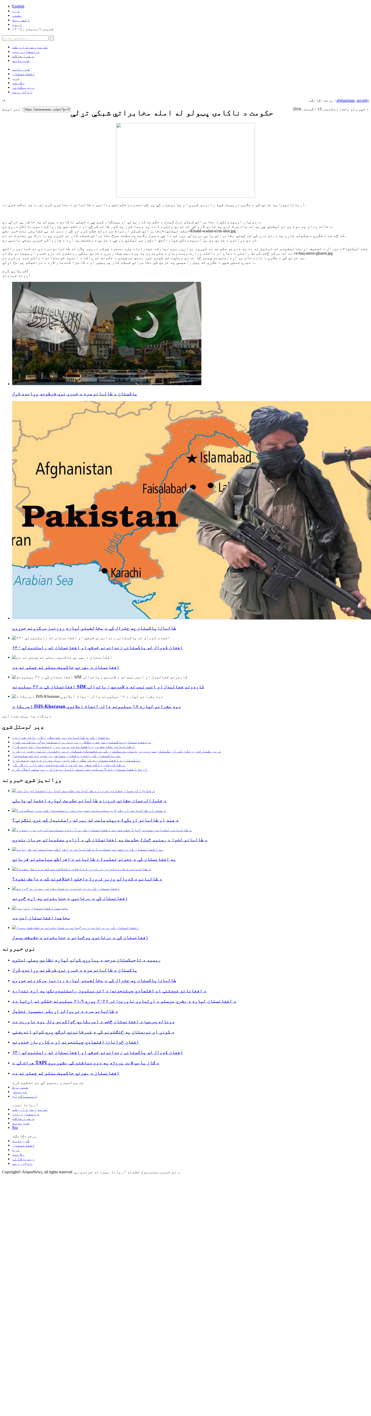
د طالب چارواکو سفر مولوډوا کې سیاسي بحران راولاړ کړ (68, 764)
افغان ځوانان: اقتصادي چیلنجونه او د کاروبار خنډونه (75, 1042)
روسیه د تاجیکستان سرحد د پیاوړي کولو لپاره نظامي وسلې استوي (86, 959)
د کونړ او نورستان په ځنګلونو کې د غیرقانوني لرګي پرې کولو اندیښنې (93, 1031)
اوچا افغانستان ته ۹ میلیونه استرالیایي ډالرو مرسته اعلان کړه (79, 769)
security (363, 100)
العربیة (21, 20)
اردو (17, 24)
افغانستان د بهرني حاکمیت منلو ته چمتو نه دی (65, 667)
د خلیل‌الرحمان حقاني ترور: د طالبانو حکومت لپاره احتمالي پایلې (89, 800)
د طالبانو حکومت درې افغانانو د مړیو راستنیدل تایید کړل (73, 746)
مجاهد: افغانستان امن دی (41, 917)
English (18, 6)
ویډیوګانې (23, 87)
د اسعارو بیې (25, 51)
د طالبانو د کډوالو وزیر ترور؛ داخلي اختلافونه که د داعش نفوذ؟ (87, 878)
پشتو (17, 15)
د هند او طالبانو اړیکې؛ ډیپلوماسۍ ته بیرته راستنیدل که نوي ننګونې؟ (95, 820)
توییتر (19, 1091)
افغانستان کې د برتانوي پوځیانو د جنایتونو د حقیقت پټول (80, 937)
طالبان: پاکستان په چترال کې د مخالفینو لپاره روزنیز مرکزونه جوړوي (94, 628)
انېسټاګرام (24, 1096)
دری (16, 11)
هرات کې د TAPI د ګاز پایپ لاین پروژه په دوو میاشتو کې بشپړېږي (85, 1062)
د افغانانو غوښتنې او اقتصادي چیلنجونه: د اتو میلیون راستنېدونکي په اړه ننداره (109, 990)
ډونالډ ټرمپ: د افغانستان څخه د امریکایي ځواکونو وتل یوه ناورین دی (93, 1021)
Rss (15, 1127)
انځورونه (22, 92)
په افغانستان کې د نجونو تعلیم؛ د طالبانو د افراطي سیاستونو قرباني (94, 859)
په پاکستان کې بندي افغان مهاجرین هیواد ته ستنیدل (66, 755)
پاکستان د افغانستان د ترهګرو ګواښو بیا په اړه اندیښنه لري (76, 760)
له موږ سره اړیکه (30, 47)
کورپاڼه (21, 69)
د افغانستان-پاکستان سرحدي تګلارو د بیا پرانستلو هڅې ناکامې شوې (81, 742)
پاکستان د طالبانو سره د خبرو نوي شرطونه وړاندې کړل (74, 393)
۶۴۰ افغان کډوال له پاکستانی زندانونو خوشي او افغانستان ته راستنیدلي (97, 647)
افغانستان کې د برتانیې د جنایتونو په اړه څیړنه (70, 898)
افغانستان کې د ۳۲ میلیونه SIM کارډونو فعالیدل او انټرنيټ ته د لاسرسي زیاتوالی (108, 686)
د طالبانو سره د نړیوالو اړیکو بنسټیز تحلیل (65, 1011)
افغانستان (23, 73)
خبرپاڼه (21, 60)
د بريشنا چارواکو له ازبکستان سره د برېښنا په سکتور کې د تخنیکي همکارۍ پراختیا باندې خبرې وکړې (116, 751)
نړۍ (16, 78)
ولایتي (18, 83)
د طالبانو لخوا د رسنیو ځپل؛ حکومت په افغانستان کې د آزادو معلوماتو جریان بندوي (109, 839)
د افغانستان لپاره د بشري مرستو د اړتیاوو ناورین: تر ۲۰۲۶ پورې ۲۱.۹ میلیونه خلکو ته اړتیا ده (124, 1001)
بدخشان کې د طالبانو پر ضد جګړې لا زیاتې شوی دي (61, 737)
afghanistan (345, 100)
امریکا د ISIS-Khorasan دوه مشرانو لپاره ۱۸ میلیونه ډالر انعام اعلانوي (96, 706)
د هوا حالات (23, 56)
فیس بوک (20, 1087)
